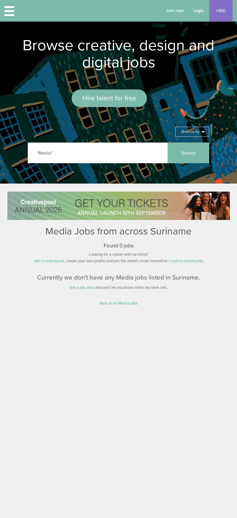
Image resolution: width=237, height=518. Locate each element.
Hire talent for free (109, 98)
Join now (175, 10)
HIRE (221, 11)
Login (198, 10)
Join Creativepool (48, 261)
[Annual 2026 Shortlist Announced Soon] (118, 206)
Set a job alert (82, 287)
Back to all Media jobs (118, 303)
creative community (185, 261)
